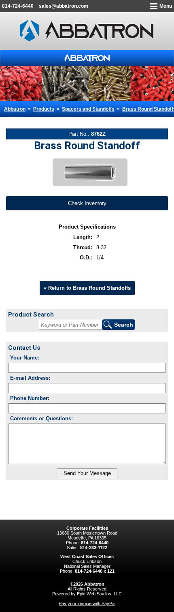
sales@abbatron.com (63, 6)
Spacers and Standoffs (88, 109)
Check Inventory (87, 203)
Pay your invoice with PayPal (87, 603)
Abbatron (14, 109)
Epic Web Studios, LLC (99, 593)
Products (43, 109)
